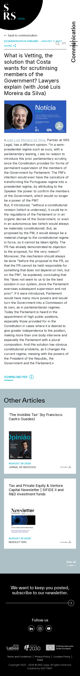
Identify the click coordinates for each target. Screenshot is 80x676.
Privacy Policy (42, 656)
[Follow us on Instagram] (40, 628)
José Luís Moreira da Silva (25, 140)
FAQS (40, 660)
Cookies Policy (61, 656)
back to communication (22, 35)
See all (71, 561)
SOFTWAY (46, 668)
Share (8, 45)
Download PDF (16, 377)
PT (64, 44)
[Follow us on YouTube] (49, 628)
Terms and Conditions (19, 656)
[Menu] (74, 43)
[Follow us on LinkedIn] (31, 628)
